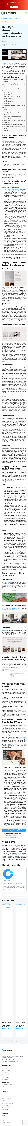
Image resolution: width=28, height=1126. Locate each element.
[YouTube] (13, 1059)
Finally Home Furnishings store (12, 116)
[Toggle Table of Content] (23, 77)
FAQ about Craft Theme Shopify (12, 124)
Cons (5, 111)
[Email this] (3, 45)
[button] (26, 13)
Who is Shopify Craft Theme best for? (13, 86)
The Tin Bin (5, 631)
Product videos (8, 101)
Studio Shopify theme (10, 836)
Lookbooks (7, 103)
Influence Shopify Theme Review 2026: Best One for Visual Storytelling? (20, 1026)
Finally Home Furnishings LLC (11, 608)
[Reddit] (3, 1059)
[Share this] (6, 45)
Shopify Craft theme (8, 63)
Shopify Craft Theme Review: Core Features (13, 90)
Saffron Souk (7, 115)
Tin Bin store (7, 118)
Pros (5, 109)
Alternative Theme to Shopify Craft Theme (13, 127)
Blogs (5, 100)
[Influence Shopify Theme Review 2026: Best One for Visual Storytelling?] (21, 962)
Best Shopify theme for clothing (13, 189)
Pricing (6, 81)
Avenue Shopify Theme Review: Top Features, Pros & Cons (6, 1025)
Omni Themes (6, 39)
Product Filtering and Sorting (12, 96)
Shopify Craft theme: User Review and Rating (13, 121)
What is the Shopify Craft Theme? (12, 79)
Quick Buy (7, 94)
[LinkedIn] (10, 1059)
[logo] (8, 13)
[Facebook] (6, 1059)
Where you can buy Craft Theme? (13, 83)
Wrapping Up (6, 130)
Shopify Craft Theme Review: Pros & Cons (13, 106)
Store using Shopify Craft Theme (12, 113)
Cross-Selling (8, 93)
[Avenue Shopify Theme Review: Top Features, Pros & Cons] (7, 962)
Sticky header (8, 98)
